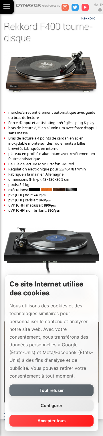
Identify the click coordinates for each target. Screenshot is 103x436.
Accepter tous (51, 420)
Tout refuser (51, 390)
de (96, 4)
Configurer (51, 405)
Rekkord (88, 18)
